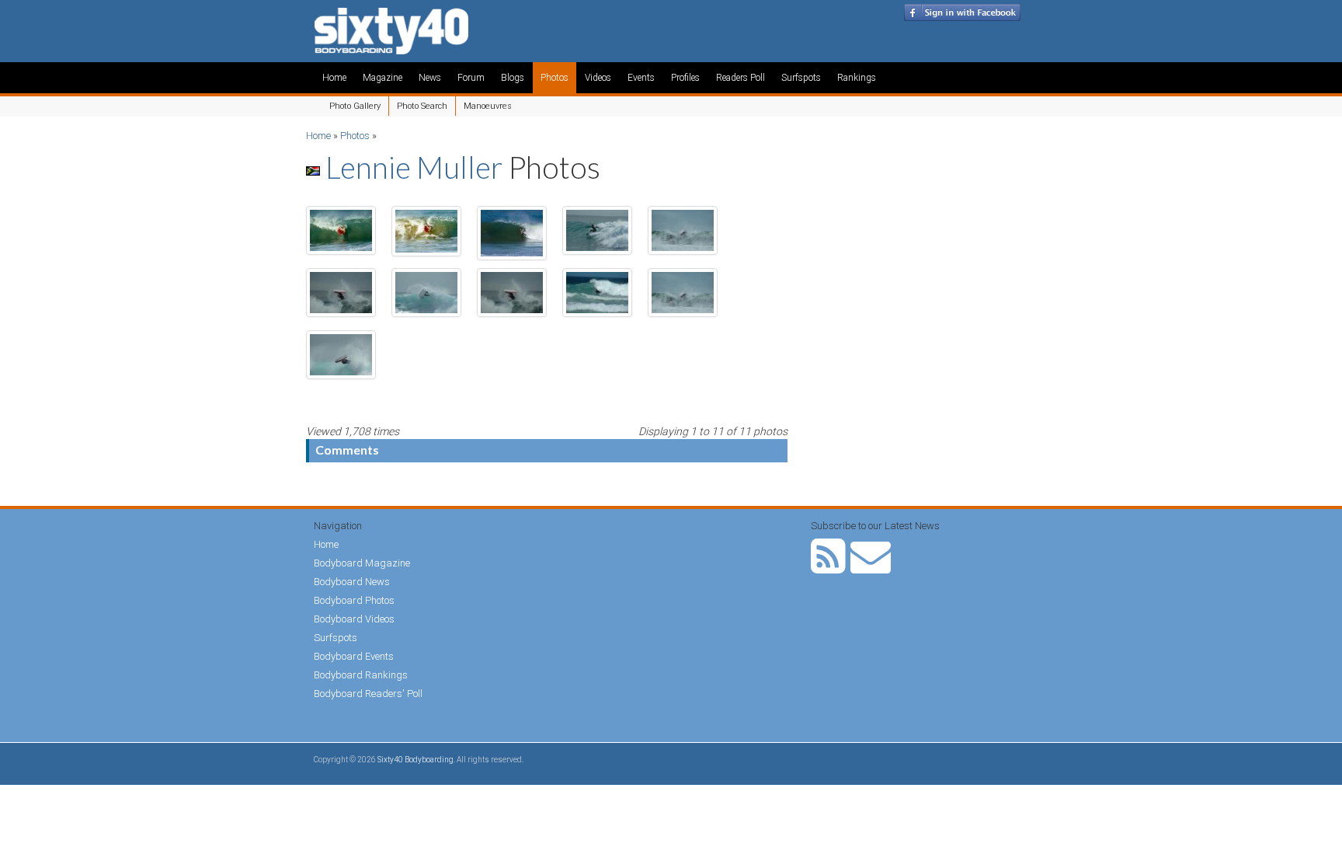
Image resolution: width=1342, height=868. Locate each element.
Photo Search (422, 106)
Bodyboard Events (354, 656)
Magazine (382, 77)
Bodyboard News (352, 581)
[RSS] (828, 567)
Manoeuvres (488, 106)
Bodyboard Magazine (362, 563)
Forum (471, 77)
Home (334, 77)
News (430, 77)
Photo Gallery (355, 106)
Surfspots (801, 77)
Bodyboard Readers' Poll (368, 693)
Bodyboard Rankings (361, 675)
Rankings (856, 77)
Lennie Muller (413, 167)
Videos (598, 77)
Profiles (685, 77)
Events (641, 77)
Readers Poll (740, 77)
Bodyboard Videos (354, 619)
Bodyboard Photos (354, 600)
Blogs (512, 77)
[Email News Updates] (870, 567)
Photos (554, 77)
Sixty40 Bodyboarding (415, 759)
